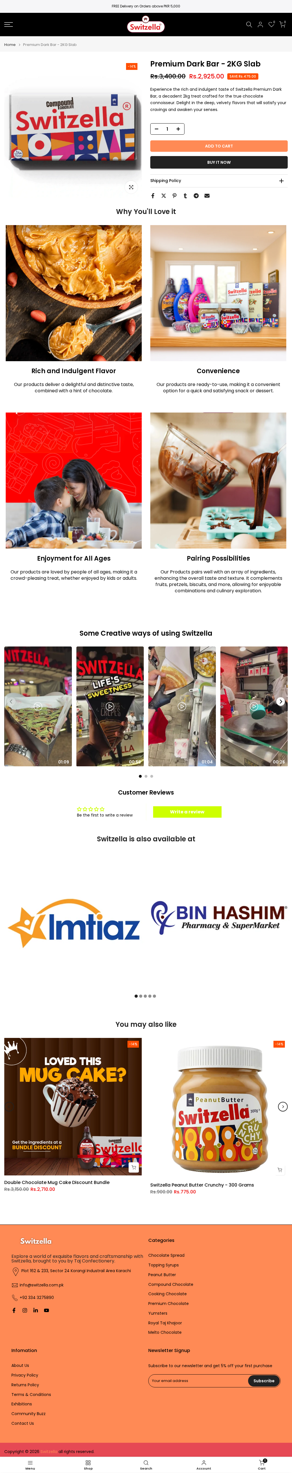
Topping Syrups (163, 1265)
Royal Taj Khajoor (165, 1323)
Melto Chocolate (165, 1332)
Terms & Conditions (31, 1394)
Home (10, 45)
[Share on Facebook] (152, 195)
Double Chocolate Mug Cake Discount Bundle (57, 1182)
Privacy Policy (24, 1375)
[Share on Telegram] (196, 195)
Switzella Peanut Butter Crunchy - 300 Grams (202, 1185)
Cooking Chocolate (167, 1294)
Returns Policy (25, 1385)
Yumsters (157, 1313)
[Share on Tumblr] (185, 195)
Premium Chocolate (168, 1303)
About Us (20, 1365)
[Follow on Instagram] (24, 1310)
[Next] (280, 701)
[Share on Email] (207, 195)
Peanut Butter (162, 1275)
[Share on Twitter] (163, 195)
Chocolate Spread (166, 1255)
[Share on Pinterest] (174, 195)
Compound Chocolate (170, 1284)
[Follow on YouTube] (46, 1310)
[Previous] (9, 1107)
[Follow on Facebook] (14, 1310)
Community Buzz (28, 1414)
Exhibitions (21, 1404)
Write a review (187, 812)
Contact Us (22, 1423)
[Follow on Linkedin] (35, 1310)
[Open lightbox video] (38, 706)
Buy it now (219, 162)
